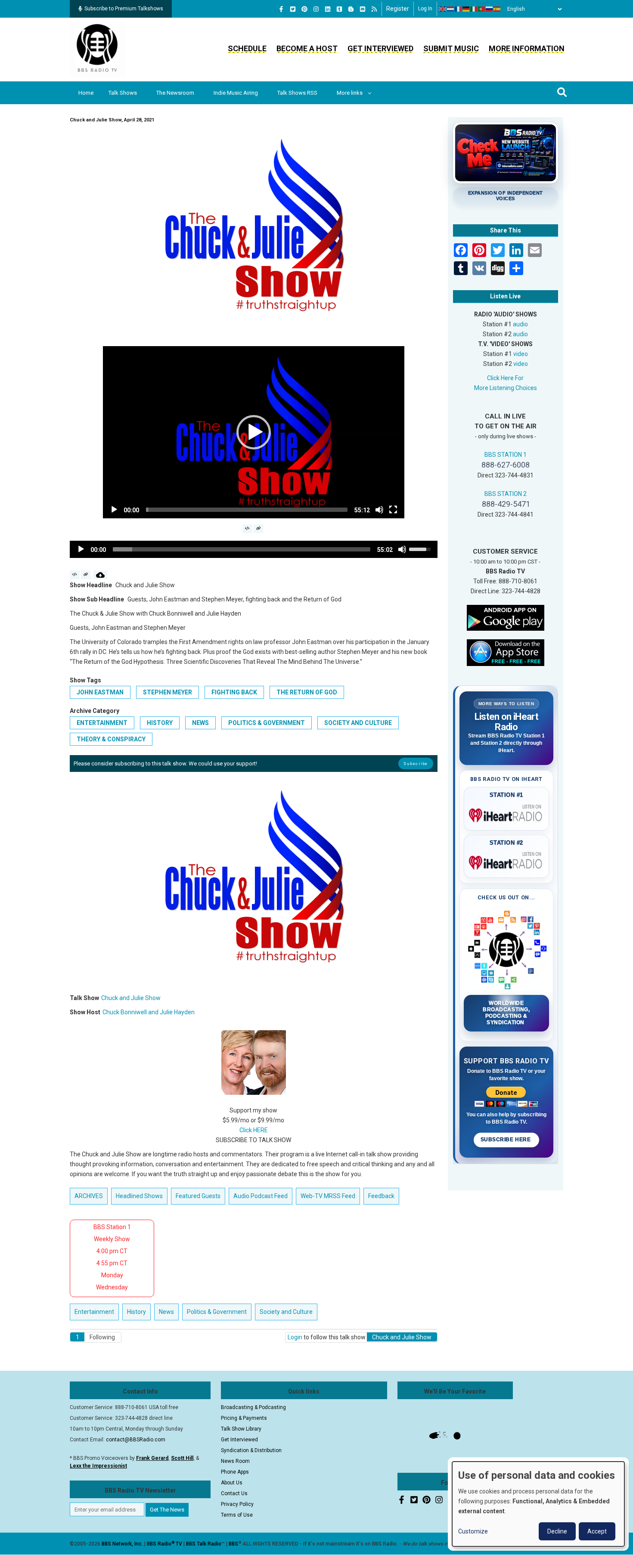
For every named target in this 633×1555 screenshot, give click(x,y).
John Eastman (100, 692)
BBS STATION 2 (505, 493)
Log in (425, 9)
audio (520, 324)
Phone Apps (235, 1472)
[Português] (482, 9)
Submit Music (451, 48)
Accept (597, 1531)
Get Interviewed (380, 48)
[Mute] (379, 509)
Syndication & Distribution (251, 1450)
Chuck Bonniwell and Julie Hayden (148, 1012)
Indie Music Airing (236, 93)
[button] (253, 432)
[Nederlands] (451, 9)
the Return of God (306, 692)
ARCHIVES (88, 1196)
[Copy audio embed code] (75, 574)
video (520, 353)
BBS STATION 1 (505, 454)
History (160, 722)
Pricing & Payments (244, 1418)
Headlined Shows (139, 1196)
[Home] (97, 49)
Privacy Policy (237, 1504)
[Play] (114, 509)
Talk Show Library (241, 1429)
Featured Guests (198, 1196)
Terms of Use (237, 1515)
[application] (253, 432)
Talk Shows (123, 93)
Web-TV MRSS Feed (328, 1196)
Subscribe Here (506, 1140)
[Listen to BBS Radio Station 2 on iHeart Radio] (506, 861)
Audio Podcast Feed (260, 1196)
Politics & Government (266, 722)
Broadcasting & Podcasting (253, 1407)
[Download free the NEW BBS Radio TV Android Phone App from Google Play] (505, 616)
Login (295, 1337)
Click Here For (505, 378)
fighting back (234, 692)
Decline (557, 1531)
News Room (235, 1461)
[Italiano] (474, 9)
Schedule (247, 48)
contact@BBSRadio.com (135, 1440)
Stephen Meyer (167, 692)
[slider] (247, 510)
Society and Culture (358, 722)
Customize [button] (473, 1531)
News (200, 722)
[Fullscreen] (393, 509)
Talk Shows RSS (297, 93)
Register (397, 8)
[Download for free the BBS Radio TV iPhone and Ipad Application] (505, 651)
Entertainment (102, 722)
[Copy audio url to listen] (86, 574)
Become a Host (307, 48)
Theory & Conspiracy (111, 739)
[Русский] (489, 9)
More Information (527, 48)
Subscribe (415, 763)
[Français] (458, 9)
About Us (231, 1483)
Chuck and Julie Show (131, 997)
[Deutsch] (466, 9)
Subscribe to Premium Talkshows (123, 9)
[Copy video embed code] (247, 528)
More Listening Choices (505, 387)
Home (85, 93)
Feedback (381, 1196)
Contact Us (234, 1493)
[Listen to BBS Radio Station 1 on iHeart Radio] (506, 813)
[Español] (497, 9)
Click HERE (253, 1130)
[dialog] (538, 1504)
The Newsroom (175, 93)
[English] (443, 9)
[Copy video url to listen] (259, 528)
